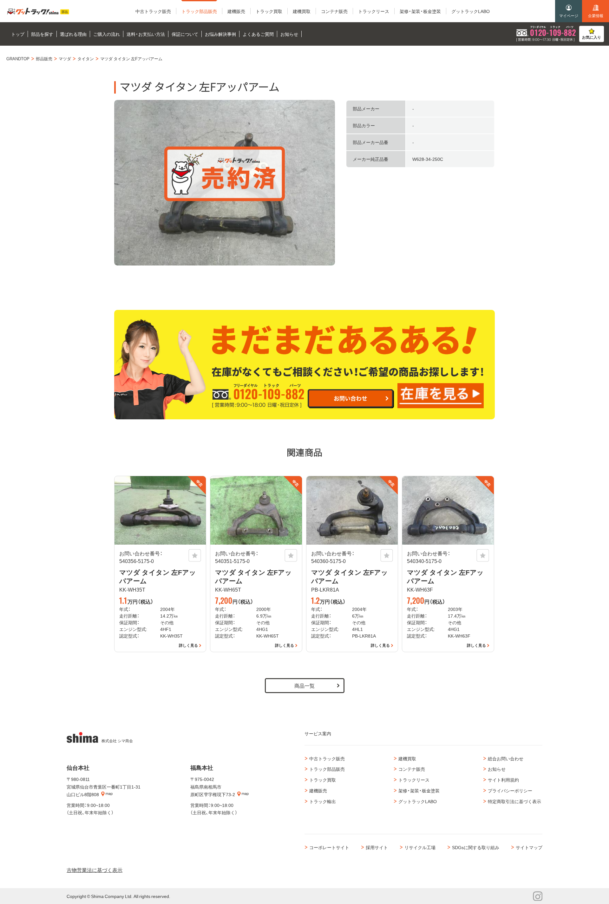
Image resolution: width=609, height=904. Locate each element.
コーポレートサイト (329, 847)
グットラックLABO (417, 801)
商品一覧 (304, 685)
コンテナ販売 (411, 769)
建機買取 (407, 758)
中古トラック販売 (327, 758)
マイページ (568, 15)
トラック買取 (322, 779)
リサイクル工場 (419, 847)
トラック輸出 (322, 801)
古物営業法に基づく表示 (94, 870)
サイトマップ (529, 847)
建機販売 (318, 790)
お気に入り (591, 37)
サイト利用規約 (503, 779)
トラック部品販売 (327, 769)
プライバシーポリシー (510, 790)
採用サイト (377, 847)
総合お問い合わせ (505, 758)
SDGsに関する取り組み (475, 847)
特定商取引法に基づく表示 (514, 801)
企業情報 (595, 15)
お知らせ (497, 769)
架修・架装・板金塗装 (419, 790)
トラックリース (413, 779)
